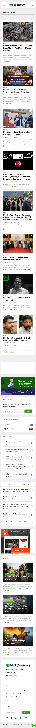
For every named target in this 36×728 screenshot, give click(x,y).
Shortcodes (9, 697)
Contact (15, 691)
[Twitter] (21, 717)
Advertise (24, 691)
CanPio (32, 724)
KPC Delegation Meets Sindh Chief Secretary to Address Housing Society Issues (16, 340)
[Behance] (7, 717)
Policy (20, 694)
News (4, 43)
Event (5, 87)
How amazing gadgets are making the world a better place (16, 608)
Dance (8, 635)
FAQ (14, 694)
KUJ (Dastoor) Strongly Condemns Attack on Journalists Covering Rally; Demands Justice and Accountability (17, 217)
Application (9, 603)
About (8, 691)
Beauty (8, 573)
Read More (7, 61)
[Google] (16, 717)
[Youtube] (25, 717)
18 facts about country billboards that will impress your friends (16, 640)
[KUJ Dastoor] (16, 6)
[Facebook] (11, 717)
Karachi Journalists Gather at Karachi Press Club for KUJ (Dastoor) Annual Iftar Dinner (18, 48)
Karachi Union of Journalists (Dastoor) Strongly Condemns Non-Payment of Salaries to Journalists (17, 176)
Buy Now (19, 697)
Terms (8, 694)
